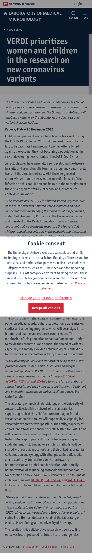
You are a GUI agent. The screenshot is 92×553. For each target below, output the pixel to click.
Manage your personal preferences (46, 297)
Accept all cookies (46, 308)
